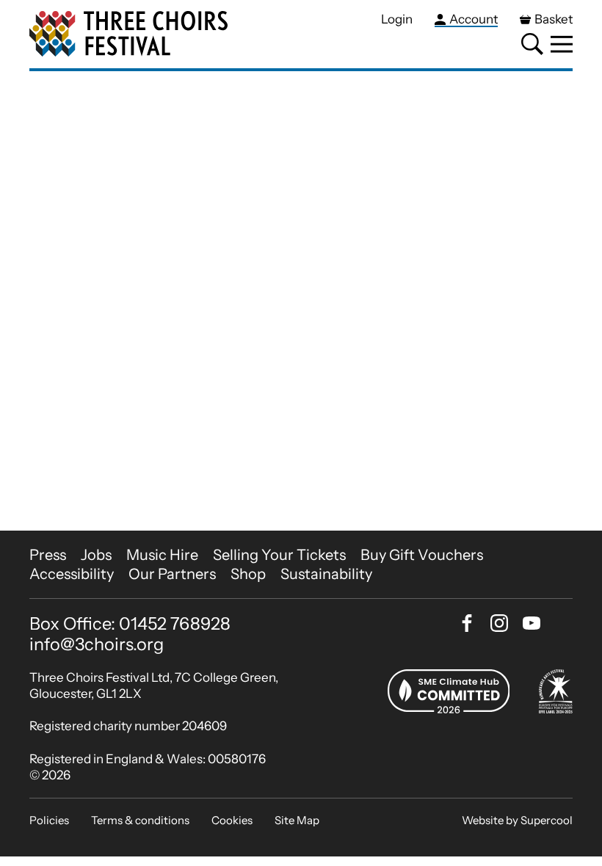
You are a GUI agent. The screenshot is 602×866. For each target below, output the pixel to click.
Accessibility (71, 574)
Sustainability (326, 574)
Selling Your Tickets (279, 555)
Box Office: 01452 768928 (130, 624)
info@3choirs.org (96, 644)
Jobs (96, 555)
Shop (248, 574)
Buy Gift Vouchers (421, 555)
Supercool (547, 820)
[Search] (532, 44)
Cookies (232, 820)
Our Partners (172, 574)
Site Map (297, 820)
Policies (49, 820)
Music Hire (162, 555)
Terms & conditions (140, 820)
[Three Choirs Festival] (128, 34)
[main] (301, 301)
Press (47, 555)
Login (397, 19)
